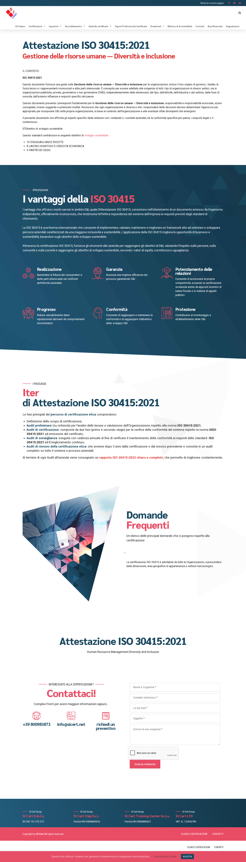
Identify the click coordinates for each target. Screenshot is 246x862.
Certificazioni (35, 26)
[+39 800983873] (36, 716)
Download (155, 26)
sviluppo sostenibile (96, 135)
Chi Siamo (20, 26)
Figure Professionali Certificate (131, 26)
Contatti (199, 26)
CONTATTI (217, 834)
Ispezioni (53, 26)
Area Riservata (215, 26)
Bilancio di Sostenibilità (180, 26)
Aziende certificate (98, 26)
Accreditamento (73, 26)
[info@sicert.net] (71, 716)
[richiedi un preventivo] (105, 716)
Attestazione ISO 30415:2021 (122, 640)
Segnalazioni (232, 26)
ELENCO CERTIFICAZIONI (194, 834)
